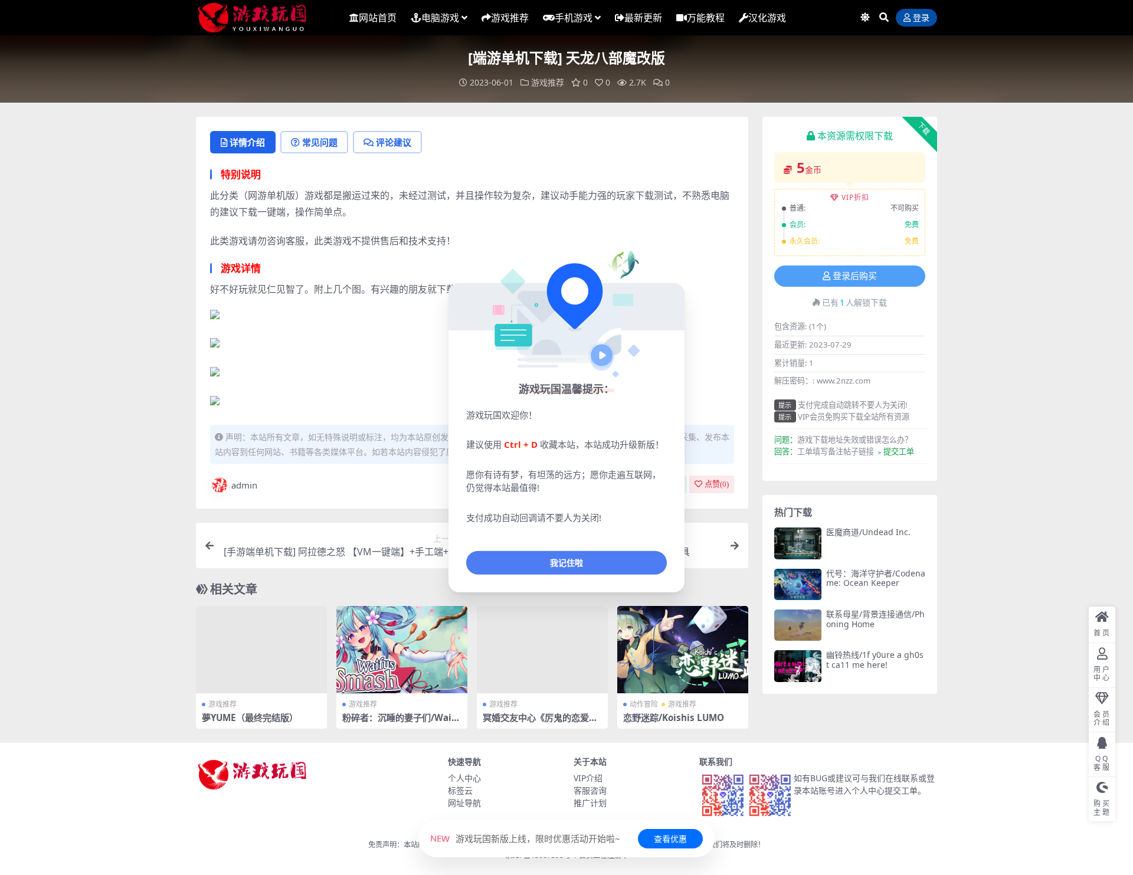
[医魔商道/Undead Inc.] (797, 543)
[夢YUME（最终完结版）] (261, 649)
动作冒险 (644, 704)
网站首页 (378, 17)
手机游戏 (573, 17)
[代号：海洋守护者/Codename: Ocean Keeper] (797, 584)
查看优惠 (670, 838)
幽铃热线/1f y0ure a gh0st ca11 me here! (875, 659)
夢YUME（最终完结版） (250, 717)
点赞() (717, 484)
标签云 (460, 790)
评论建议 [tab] (393, 142)
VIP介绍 (588, 778)
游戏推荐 (510, 17)
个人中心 (464, 778)
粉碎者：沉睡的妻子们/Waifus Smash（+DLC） (401, 723)
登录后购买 (855, 276)
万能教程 (706, 17)
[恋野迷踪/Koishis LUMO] (682, 649)
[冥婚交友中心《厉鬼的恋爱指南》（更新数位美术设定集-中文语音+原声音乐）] (542, 649)
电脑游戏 (440, 17)
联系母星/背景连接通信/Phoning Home (875, 619)
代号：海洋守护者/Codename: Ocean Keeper (875, 578)
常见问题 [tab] (320, 142)
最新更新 (643, 17)
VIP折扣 (855, 197)
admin (244, 485)
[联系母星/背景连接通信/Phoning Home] (797, 625)
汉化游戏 (767, 17)
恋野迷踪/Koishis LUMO (673, 717)
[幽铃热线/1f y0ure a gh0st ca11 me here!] (797, 665)
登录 (921, 18)
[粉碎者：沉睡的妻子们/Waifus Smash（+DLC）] (401, 649)
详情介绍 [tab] (247, 142)
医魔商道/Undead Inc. (868, 532)
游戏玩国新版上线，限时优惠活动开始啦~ (525, 838)
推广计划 (590, 802)
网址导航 (464, 802)
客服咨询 (590, 790)
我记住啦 (566, 562)
